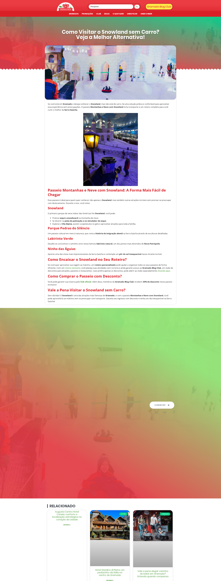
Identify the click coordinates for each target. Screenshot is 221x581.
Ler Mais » (67, 525)
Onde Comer (146, 14)
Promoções (87, 14)
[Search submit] (137, 7)
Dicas (107, 14)
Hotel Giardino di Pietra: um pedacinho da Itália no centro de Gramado (110, 572)
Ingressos (74, 14)
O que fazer (118, 14)
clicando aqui (163, 270)
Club (98, 14)
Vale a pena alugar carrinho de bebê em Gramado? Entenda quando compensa (152, 574)
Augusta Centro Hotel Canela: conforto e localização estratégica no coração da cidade (67, 515)
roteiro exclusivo (72, 268)
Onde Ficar (132, 14)
